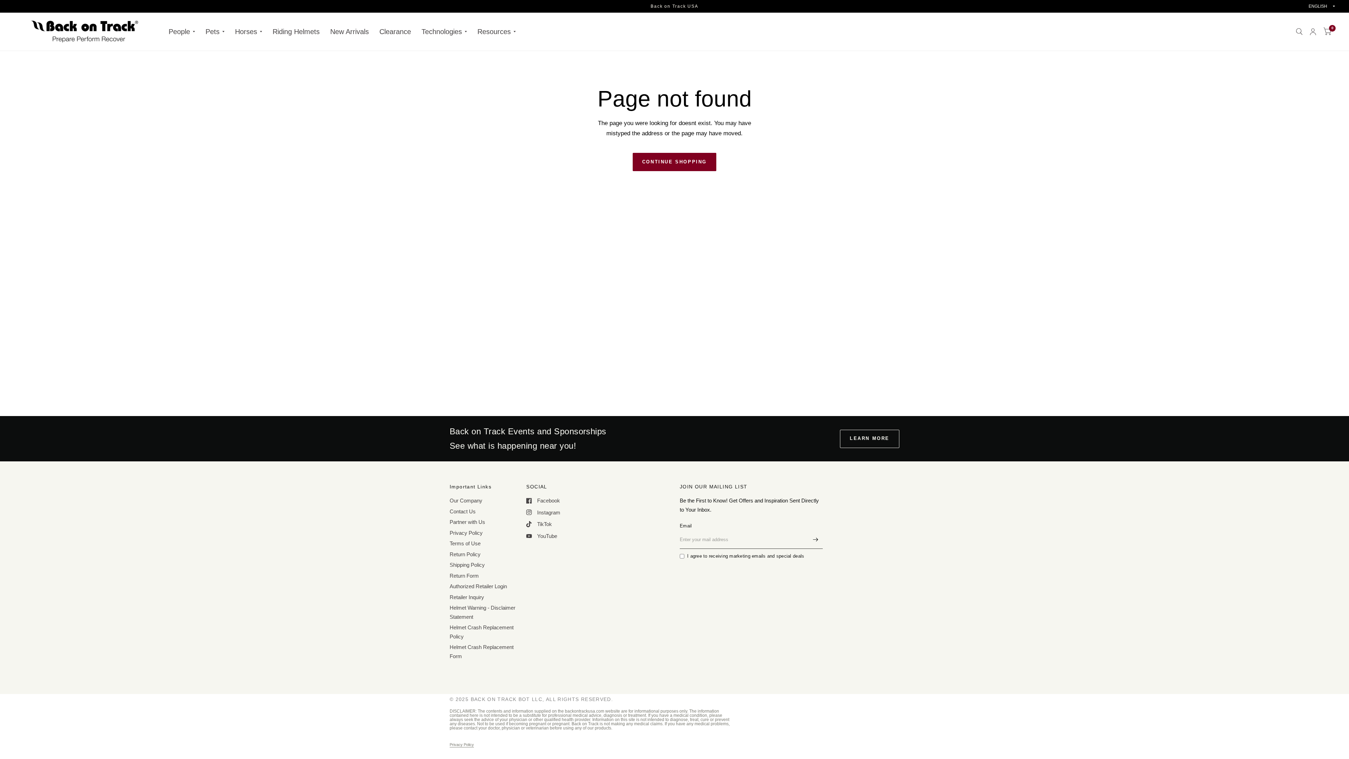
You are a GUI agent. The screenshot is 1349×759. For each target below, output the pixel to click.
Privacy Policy (466, 533)
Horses (246, 31)
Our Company (466, 501)
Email (686, 525)
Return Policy (465, 554)
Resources (494, 31)
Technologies (442, 31)
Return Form (464, 576)
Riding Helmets (296, 31)
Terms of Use (465, 543)
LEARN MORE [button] (869, 438)
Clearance (395, 31)
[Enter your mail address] (816, 540)
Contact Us (463, 511)
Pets (213, 31)
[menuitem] (181, 31)
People (179, 31)
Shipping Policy (467, 565)
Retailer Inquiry (467, 597)
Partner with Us (467, 522)
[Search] (1299, 32)
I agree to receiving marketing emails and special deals (745, 556)
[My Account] (1313, 32)
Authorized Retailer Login (478, 586)
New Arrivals (349, 31)
